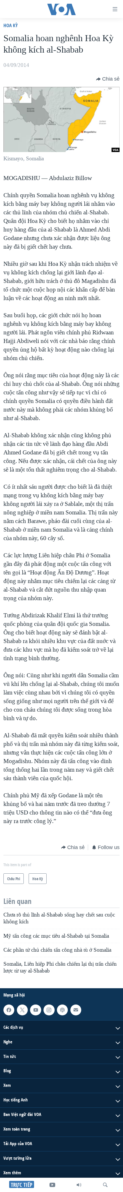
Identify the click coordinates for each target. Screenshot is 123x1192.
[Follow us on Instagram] (48, 1010)
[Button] (108, 79)
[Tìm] (105, 1185)
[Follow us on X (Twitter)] (22, 1010)
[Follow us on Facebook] (8, 1010)
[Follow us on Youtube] (35, 1010)
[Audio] (79, 1185)
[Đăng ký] (75, 1010)
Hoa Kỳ (10, 25)
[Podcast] (62, 1010)
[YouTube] (52, 1185)
